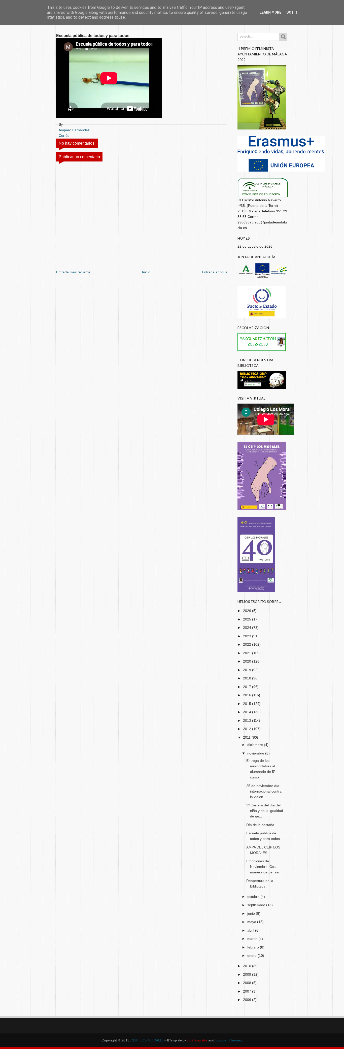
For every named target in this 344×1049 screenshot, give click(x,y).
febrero (253, 947)
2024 (247, 628)
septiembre (256, 905)
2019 (247, 670)
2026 (247, 611)
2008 (247, 983)
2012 (247, 729)
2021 (247, 653)
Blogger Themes (228, 1040)
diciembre (255, 745)
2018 (247, 678)
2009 (247, 974)
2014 (247, 712)
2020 (247, 661)
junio (251, 913)
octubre (253, 897)
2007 (247, 991)
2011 (247, 737)
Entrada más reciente (73, 272)
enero (252, 956)
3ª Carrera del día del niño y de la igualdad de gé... (264, 810)
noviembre (256, 753)
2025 (247, 619)
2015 (247, 704)
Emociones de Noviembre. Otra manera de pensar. (263, 866)
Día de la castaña (260, 825)
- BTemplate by (186, 1040)
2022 (247, 644)
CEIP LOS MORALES (147, 1040)
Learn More (270, 12)
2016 (247, 695)
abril (251, 930)
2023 (247, 636)
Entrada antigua (214, 272)
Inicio (146, 272)
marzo (252, 939)
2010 (247, 966)
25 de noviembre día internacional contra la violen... (264, 791)
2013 (247, 720)
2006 (247, 1000)
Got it (292, 12)
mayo (252, 922)
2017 (247, 687)
